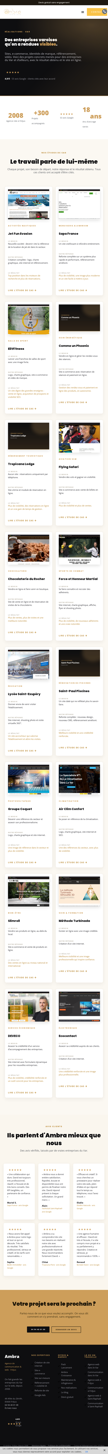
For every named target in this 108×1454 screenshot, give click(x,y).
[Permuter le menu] (82, 12)
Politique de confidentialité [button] (59, 1445)
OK (86, 1451)
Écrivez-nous (11, 1408)
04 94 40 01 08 (11, 1405)
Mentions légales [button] (39, 1445)
